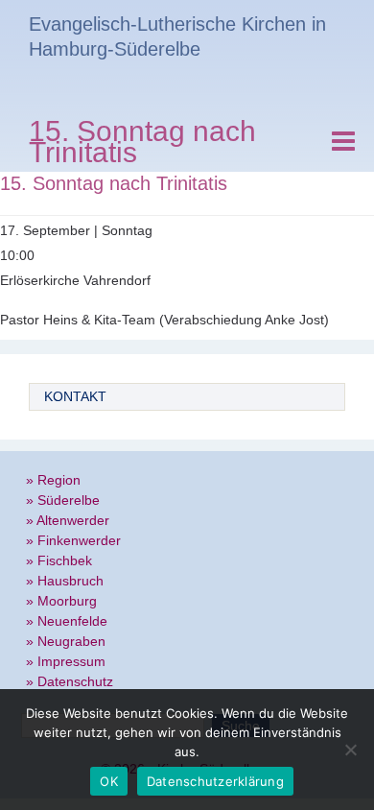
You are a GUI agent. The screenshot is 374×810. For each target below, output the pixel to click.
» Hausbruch (65, 580)
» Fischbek (59, 560)
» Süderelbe (63, 500)
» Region (53, 480)
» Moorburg (61, 600)
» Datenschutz (69, 681)
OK (109, 781)
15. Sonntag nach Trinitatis (142, 144)
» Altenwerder (67, 520)
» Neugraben (65, 641)
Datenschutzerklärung (215, 781)
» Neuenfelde (66, 621)
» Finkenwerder (73, 540)
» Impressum (65, 661)
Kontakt (75, 396)
